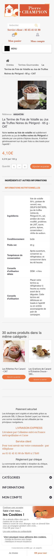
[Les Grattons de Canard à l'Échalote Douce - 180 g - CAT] (40, 351)
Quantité (6, 166)
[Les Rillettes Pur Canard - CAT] (14, 351)
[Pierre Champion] (27, 10)
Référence (7, 114)
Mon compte (12, 497)
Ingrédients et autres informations (26, 180)
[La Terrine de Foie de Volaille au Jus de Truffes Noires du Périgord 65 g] (32, 95)
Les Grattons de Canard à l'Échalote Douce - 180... (40, 371)
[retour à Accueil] (7, 60)
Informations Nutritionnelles (22, 187)
